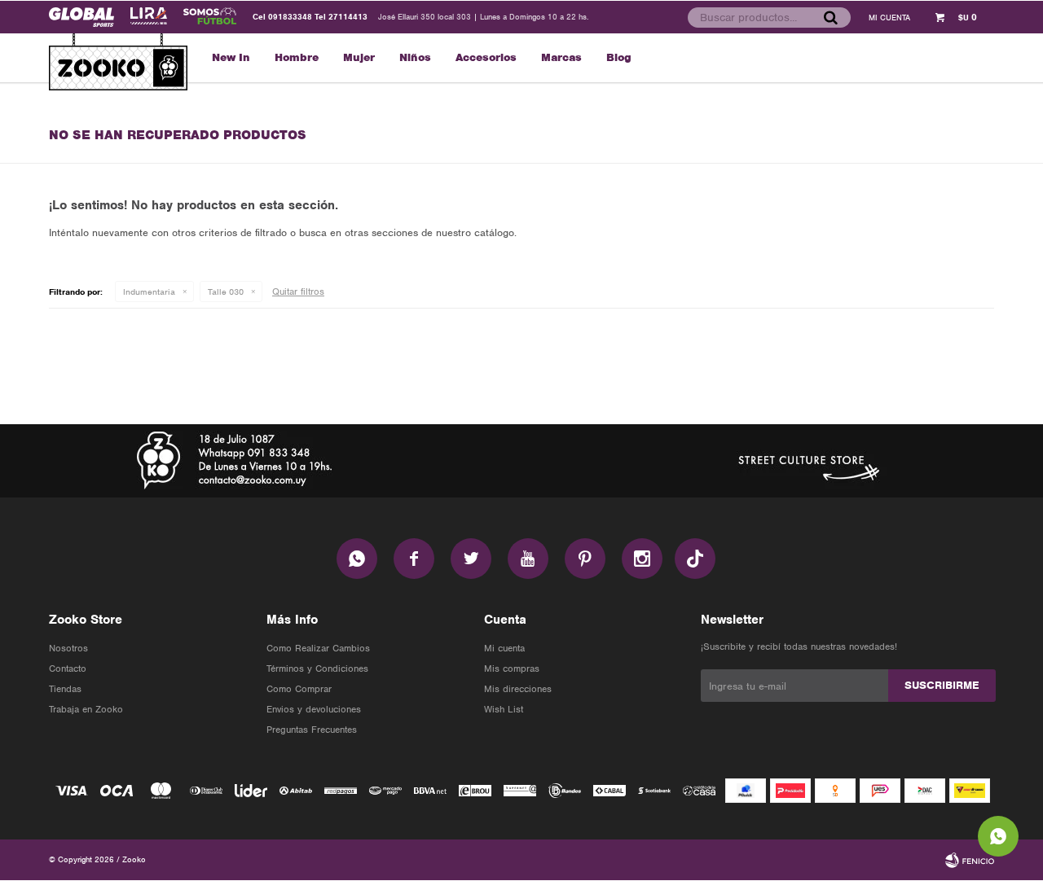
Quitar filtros (298, 291)
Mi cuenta (504, 648)
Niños (415, 57)
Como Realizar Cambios (318, 648)
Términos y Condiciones (317, 668)
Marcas (561, 57)
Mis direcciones (518, 688)
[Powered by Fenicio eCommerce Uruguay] (969, 860)
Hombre (297, 57)
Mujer (359, 57)
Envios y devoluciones (313, 709)
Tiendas (65, 688)
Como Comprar (299, 688)
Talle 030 (226, 291)
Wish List (503, 709)
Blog (619, 57)
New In (231, 57)
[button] (830, 17)
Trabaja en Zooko (86, 709)
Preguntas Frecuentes (311, 729)
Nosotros (68, 648)
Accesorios (486, 57)
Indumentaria (149, 291)
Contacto (67, 668)
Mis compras (511, 668)
